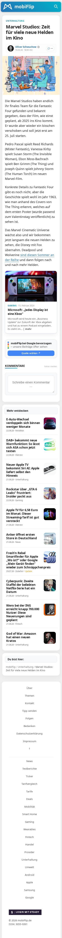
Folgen (29, 718)
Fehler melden (50, 366)
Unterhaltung (29, 859)
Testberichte (29, 768)
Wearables (29, 829)
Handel (29, 844)
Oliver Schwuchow (25, 46)
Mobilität (29, 806)
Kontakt (29, 703)
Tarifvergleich (29, 783)
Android (29, 874)
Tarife (29, 791)
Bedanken (29, 726)
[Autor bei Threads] (38, 47)
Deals (29, 799)
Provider (29, 852)
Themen (29, 695)
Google (29, 897)
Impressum (29, 741)
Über (29, 688)
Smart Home (29, 814)
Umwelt (29, 867)
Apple (29, 882)
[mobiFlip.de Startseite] (20, 7)
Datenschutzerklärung (29, 733)
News (29, 761)
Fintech (29, 837)
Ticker (29, 776)
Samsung (29, 890)
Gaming (29, 821)
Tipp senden (29, 710)
